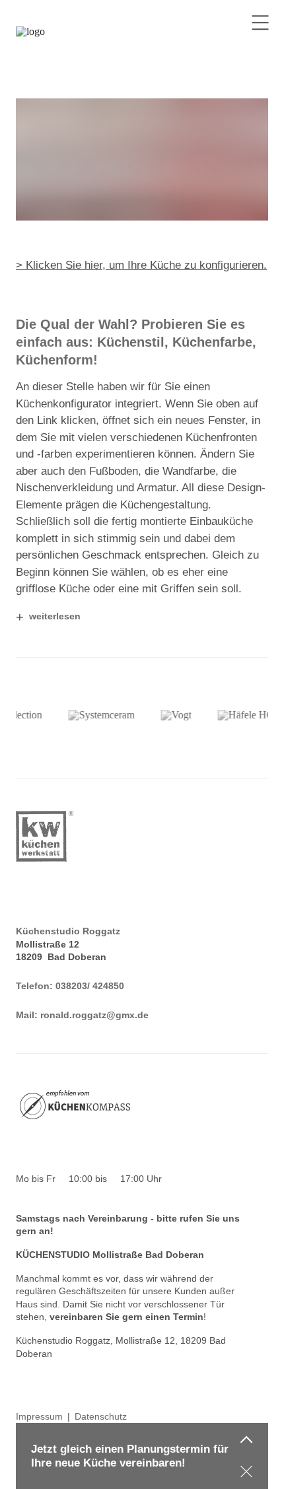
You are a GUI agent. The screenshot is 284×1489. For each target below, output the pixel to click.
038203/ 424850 (89, 986)
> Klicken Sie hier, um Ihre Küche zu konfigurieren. (141, 265)
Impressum (39, 1416)
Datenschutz (101, 1416)
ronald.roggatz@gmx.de (94, 1015)
